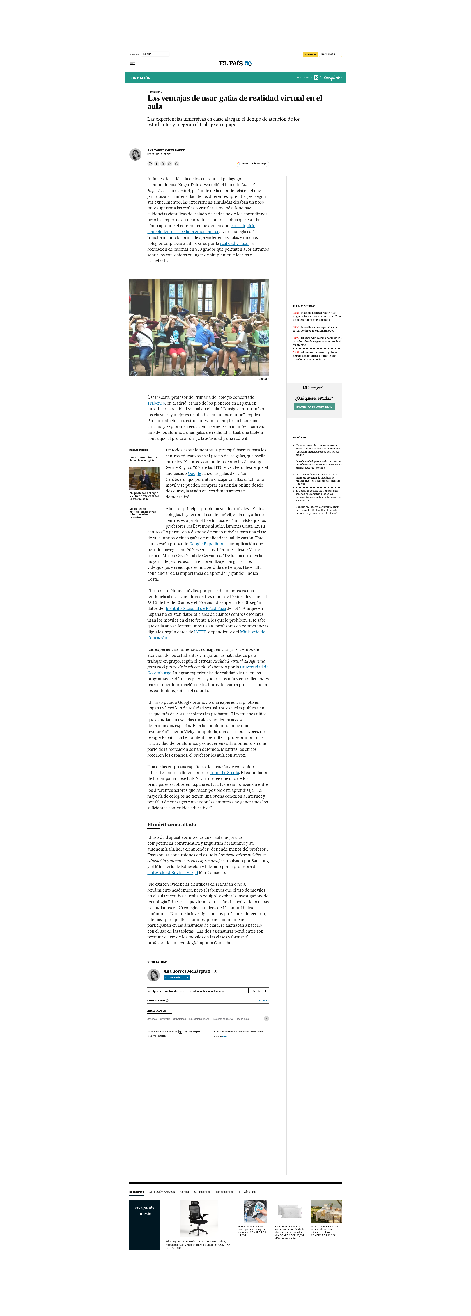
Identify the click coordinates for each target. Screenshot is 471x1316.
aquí (224, 1035)
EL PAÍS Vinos (247, 1191)
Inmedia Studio (224, 772)
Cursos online (202, 1191)
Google (194, 473)
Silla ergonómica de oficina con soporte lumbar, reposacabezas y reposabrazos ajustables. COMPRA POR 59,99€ (198, 1245)
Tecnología (243, 1018)
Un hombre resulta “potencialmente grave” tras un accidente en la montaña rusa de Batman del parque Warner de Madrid (318, 450)
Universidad (179, 1018)
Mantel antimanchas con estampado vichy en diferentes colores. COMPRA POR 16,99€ (324, 1231)
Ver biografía (172, 977)
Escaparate (136, 1191)
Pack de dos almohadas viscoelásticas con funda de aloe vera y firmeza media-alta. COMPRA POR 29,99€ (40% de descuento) (289, 1232)
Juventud (165, 1018)
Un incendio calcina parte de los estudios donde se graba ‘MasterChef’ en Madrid (317, 341)
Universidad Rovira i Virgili (172, 872)
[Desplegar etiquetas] (266, 1018)
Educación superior (199, 1018)
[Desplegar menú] (132, 63)
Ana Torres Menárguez (166, 150)
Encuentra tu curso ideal (314, 406)
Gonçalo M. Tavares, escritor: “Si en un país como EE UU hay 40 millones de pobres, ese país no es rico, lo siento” (317, 510)
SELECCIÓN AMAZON (162, 1191)
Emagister (328, 78)
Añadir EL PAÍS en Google (254, 163)
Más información (156, 1035)
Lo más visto (301, 437)
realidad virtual (234, 243)
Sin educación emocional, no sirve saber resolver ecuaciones (142, 513)
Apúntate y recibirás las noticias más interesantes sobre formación (189, 991)
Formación (139, 78)
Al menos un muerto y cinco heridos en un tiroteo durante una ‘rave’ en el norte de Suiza (315, 356)
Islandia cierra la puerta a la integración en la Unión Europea (315, 329)
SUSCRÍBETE (310, 54)
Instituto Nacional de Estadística (196, 608)
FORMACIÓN (153, 92)
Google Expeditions (207, 543)
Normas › (264, 1000)
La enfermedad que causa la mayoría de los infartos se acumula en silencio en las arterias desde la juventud (319, 464)
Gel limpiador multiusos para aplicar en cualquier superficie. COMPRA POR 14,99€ (252, 1231)
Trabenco (156, 403)
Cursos (184, 1191)
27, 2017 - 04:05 (158, 154)
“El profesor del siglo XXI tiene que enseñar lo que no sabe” (144, 496)
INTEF (200, 631)
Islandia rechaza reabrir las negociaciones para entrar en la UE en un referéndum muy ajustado (317, 316)
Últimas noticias (304, 306)
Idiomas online (224, 1191)
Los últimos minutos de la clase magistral (143, 459)
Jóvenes (152, 1018)
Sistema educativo (223, 1018)
